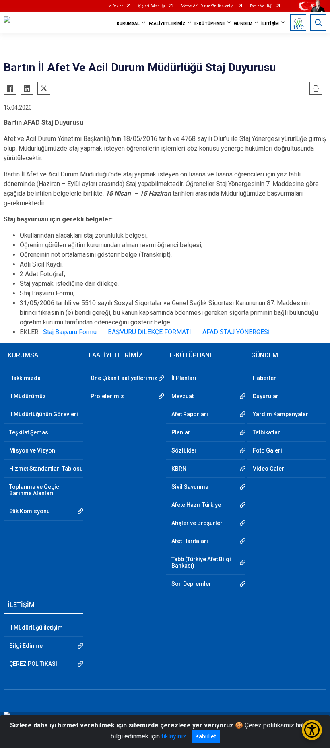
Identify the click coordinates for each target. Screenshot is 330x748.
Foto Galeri (267, 450)
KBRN (178, 468)
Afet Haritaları (189, 541)
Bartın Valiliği (261, 6)
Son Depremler (191, 584)
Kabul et (206, 736)
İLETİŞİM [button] (270, 23)
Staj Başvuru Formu (70, 332)
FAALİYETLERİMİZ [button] (167, 23)
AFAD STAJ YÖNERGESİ (236, 332)
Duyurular (265, 396)
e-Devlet (116, 6)
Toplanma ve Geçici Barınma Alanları (35, 490)
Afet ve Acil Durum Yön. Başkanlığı (207, 6)
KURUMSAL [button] (128, 23)
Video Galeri (269, 468)
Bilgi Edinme (26, 646)
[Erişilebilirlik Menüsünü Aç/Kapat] (312, 730)
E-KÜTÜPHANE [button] (209, 23)
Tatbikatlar (266, 432)
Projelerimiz (107, 396)
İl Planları (183, 378)
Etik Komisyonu (29, 511)
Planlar (180, 432)
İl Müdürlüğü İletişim (36, 627)
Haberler (264, 378)
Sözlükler (184, 450)
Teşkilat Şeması (29, 432)
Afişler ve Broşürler (197, 523)
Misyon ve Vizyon (32, 450)
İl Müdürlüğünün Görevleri (43, 414)
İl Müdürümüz (27, 396)
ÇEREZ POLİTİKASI (33, 664)
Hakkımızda (25, 378)
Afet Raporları (189, 414)
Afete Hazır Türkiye (196, 505)
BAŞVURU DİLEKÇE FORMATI (149, 332)
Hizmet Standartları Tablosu (46, 468)
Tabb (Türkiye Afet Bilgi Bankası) (201, 562)
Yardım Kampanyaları (281, 414)
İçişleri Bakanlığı (151, 6)
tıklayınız (173, 736)
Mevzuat (182, 396)
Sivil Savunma (189, 487)
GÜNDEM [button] (243, 23)
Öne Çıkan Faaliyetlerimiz (124, 378)
